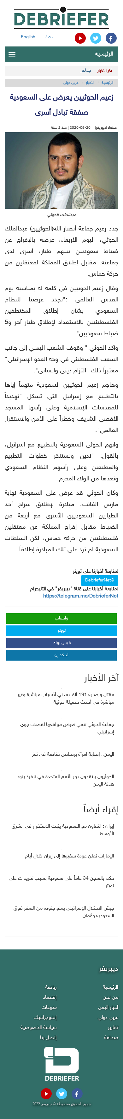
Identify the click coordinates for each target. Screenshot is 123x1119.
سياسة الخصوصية (38, 1028)
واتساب (61, 618)
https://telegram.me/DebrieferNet (80, 596)
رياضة (51, 988)
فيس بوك (62, 643)
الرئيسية (104, 54)
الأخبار (90, 83)
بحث (49, 37)
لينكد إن (61, 655)
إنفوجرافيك (45, 1018)
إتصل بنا (48, 1038)
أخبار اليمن (108, 1008)
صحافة (111, 1038)
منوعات (49, 1008)
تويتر (62, 630)
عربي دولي (71, 83)
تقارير (113, 1028)
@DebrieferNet (99, 580)
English (28, 37)
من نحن (110, 998)
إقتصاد (50, 998)
